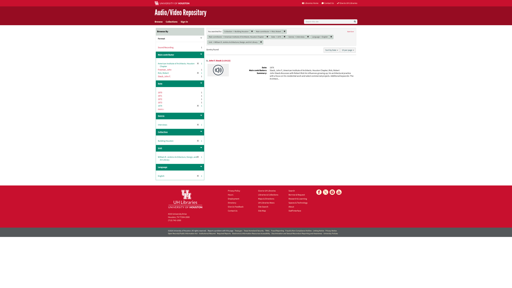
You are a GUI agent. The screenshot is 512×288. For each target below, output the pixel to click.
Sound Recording (165, 47)
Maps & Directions (266, 198)
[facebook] (319, 192)
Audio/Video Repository (181, 12)
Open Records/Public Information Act (183, 233)
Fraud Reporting (277, 230)
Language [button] (162, 167)
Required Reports (224, 233)
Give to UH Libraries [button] (348, 3)
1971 (160, 95)
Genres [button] (161, 116)
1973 (160, 102)
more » (161, 109)
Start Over (350, 32)
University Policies (330, 233)
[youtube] (339, 192)
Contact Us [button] (329, 3)
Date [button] (160, 83)
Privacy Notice (331, 230)
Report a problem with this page (220, 230)
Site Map (262, 210)
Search (292, 190)
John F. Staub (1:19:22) (220, 60)
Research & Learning (298, 198)
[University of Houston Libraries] (185, 199)
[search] (354, 21)
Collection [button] (163, 132)
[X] (325, 192)
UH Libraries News (266, 202)
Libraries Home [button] (311, 3)
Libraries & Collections (268, 194)
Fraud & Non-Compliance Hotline (298, 230)
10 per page (347, 50)
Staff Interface (295, 210)
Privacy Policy (234, 190)
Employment (233, 198)
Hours (230, 194)
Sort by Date (331, 50)
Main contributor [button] (166, 54)
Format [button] (161, 38)
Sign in (184, 21)
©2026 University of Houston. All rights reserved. (187, 230)
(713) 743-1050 (174, 220)
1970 (160, 92)
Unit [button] (160, 148)
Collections (171, 21)
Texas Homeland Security (254, 230)
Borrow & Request (297, 194)
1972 (160, 99)
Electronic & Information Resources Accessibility (251, 233)
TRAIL (267, 230)
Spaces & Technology (298, 202)
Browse (159, 21)
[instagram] (332, 192)
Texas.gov (238, 230)
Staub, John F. (164, 76)
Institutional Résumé (207, 233)
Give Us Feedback (235, 206)
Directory (232, 202)
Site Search (263, 206)
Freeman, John (164, 69)
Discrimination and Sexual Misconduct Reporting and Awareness (296, 233)
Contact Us (232, 210)
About (291, 206)
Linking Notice (318, 230)
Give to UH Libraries (267, 190)
